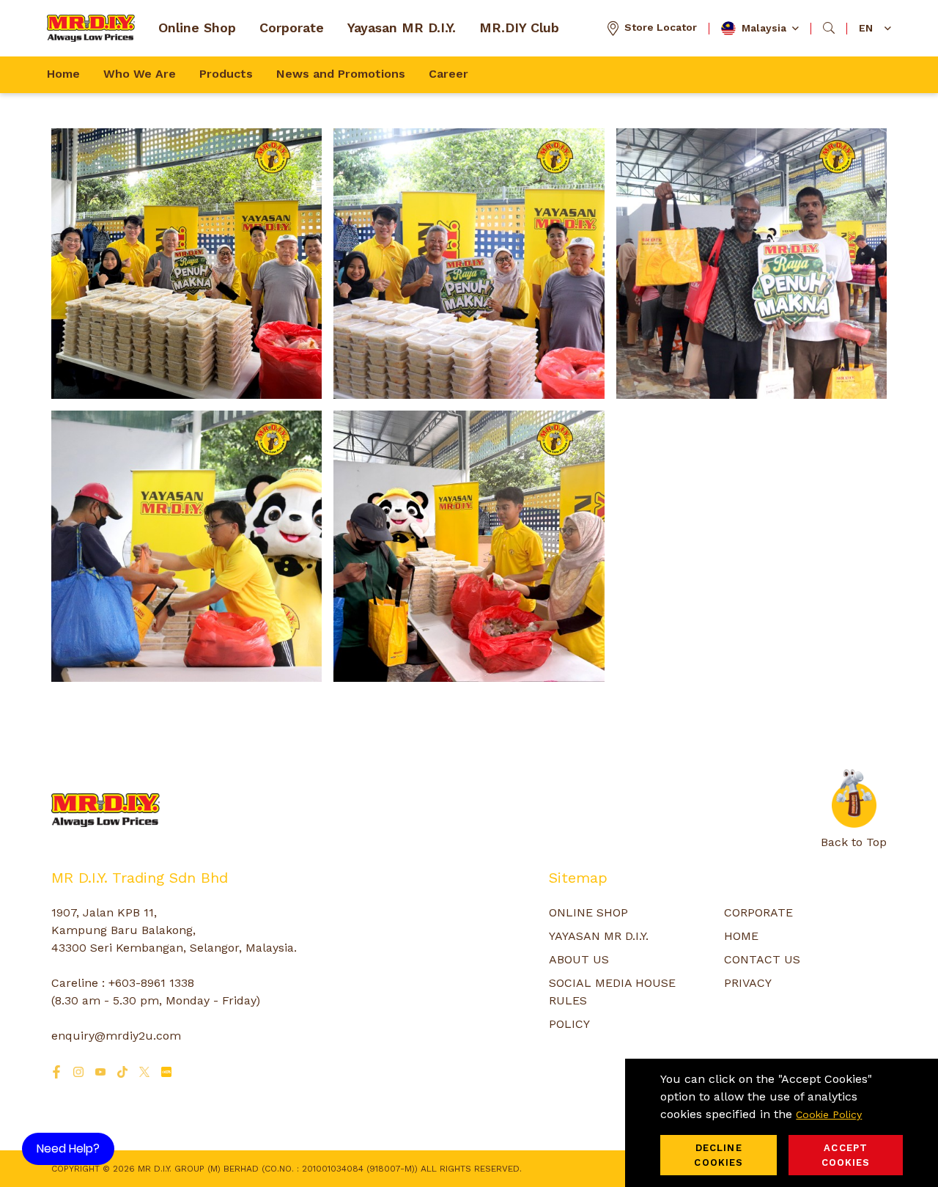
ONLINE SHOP (588, 912)
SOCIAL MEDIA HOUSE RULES (612, 991)
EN (866, 28)
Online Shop (197, 27)
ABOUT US (579, 959)
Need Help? (68, 1148)
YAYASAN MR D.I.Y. (599, 936)
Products (226, 74)
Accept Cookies (846, 1155)
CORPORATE (758, 912)
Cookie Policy (829, 1114)
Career (448, 74)
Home (63, 74)
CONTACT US (762, 959)
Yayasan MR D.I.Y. (401, 27)
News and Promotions (340, 74)
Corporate (291, 27)
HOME (741, 936)
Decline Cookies (718, 1155)
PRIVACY (748, 983)
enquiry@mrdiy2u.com (116, 1036)
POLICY (569, 1024)
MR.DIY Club (519, 27)
